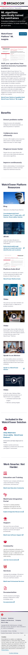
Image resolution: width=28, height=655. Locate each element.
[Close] (24, 635)
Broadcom (14, 3)
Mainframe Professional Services (13, 581)
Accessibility (4, 631)
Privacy (9, 631)
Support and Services (7, 620)
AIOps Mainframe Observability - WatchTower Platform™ (13, 435)
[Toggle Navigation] (2, 3)
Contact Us (23, 33)
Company (18, 620)
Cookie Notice (5, 650)
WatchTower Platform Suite (12, 279)
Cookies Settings (13, 653)
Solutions (11, 618)
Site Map (14, 631)
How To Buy (4, 622)
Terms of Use (16, 633)
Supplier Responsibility (6, 633)
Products (4, 618)
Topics (21, 633)
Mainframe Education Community (13, 488)
